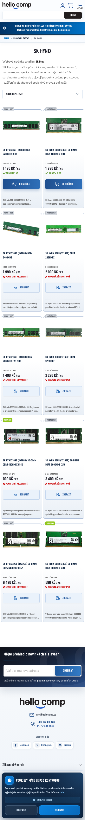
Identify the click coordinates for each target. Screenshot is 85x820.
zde (62, 792)
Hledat (73, 15)
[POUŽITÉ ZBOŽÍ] (21, 125)
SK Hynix (40, 61)
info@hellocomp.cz (46, 714)
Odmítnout (21, 810)
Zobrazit (24, 287)
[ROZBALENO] (21, 436)
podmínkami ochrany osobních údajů (57, 680)
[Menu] (79, 5)
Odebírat (68, 670)
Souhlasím (59, 810)
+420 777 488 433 (46, 722)
